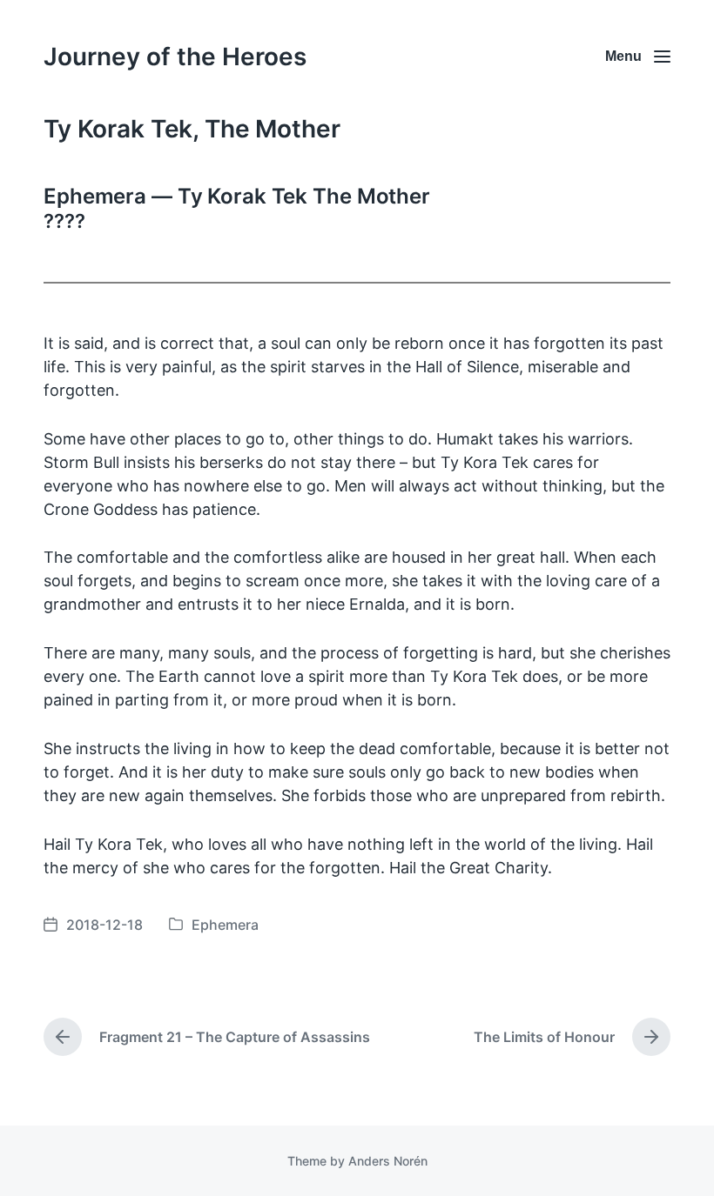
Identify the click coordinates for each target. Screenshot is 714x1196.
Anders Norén (388, 1160)
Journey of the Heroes (175, 56)
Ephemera (225, 924)
